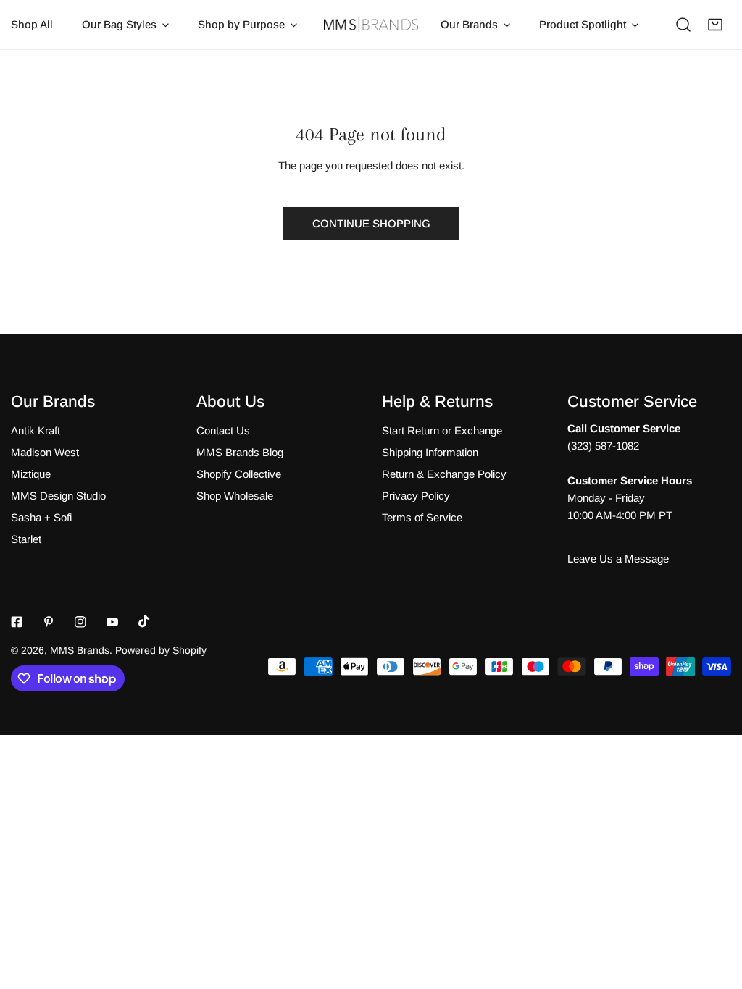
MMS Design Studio (58, 495)
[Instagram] (80, 622)
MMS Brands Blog (239, 452)
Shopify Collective (238, 474)
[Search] (683, 25)
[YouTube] (112, 622)
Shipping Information (430, 452)
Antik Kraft (35, 430)
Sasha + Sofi (41, 517)
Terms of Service (422, 517)
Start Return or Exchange (442, 430)
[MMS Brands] (371, 25)
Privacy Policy (416, 495)
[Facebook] (17, 622)
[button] (715, 25)
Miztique (31, 474)
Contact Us (223, 430)
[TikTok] (144, 621)
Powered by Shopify (161, 650)
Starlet (26, 539)
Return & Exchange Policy (444, 474)
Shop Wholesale (234, 495)
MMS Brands (79, 650)
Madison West (45, 452)
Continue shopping (371, 223)
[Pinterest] (48, 622)
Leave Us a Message (618, 558)
